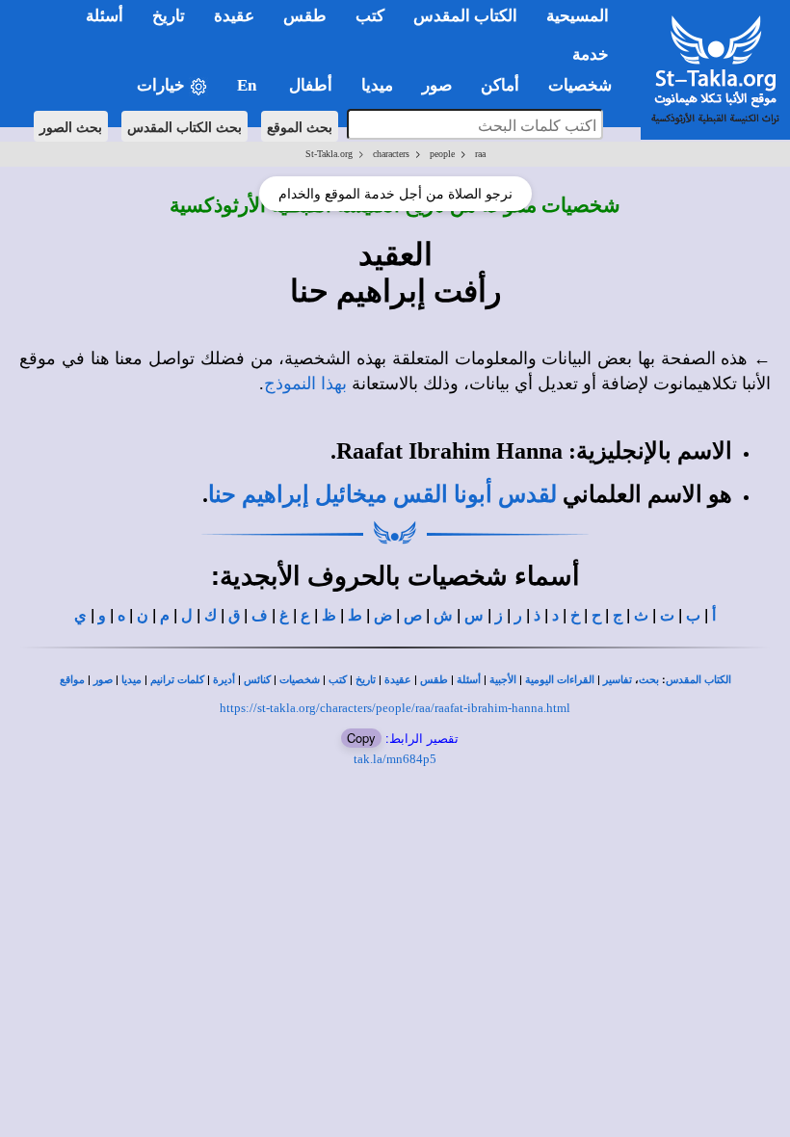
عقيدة (397, 679)
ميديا (131, 679)
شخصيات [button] (585, 85)
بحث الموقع (299, 126)
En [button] (248, 85)
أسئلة (469, 679)
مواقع (72, 679)
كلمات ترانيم (177, 679)
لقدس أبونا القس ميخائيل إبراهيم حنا (382, 494)
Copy (361, 737)
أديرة (224, 679)
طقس (434, 679)
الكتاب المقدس (698, 679)
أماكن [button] (500, 85)
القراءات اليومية (559, 679)
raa (480, 153)
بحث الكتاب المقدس (184, 126)
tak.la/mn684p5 (395, 759)
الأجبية (502, 679)
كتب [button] (370, 16)
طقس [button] (305, 16)
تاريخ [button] (168, 16)
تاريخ (366, 679)
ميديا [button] (377, 85)
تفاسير (617, 679)
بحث (649, 679)
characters (391, 153)
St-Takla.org (329, 153)
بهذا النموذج (305, 383)
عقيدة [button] (234, 16)
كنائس (257, 679)
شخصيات (299, 679)
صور (103, 679)
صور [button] (437, 85)
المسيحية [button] (577, 16)
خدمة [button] (590, 54)
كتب (338, 679)
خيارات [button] (163, 85)
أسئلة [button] (104, 16)
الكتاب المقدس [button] (465, 16)
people (442, 153)
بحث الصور (71, 126)
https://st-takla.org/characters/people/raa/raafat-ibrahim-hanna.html (395, 708)
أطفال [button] (310, 85)
